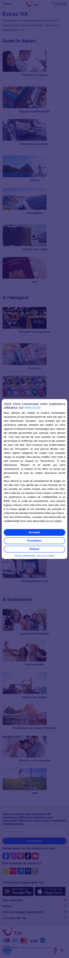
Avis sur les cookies (45, 556)
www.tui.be (33, 407)
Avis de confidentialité (25, 556)
